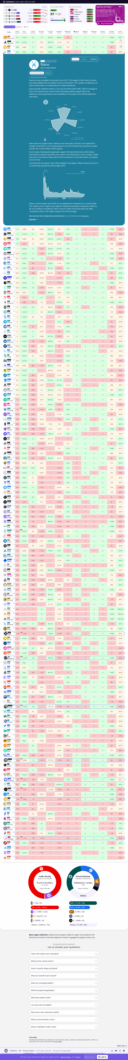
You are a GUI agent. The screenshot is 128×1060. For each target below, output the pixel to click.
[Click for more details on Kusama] (64, 283)
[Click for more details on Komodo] (64, 556)
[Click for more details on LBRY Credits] (64, 273)
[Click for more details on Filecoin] (64, 794)
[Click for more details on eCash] (64, 541)
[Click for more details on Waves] (64, 560)
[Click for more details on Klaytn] (64, 497)
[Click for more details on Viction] (64, 765)
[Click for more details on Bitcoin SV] (64, 638)
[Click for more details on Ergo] (64, 570)
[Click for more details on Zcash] (64, 629)
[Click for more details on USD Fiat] (64, 823)
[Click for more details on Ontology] (64, 409)
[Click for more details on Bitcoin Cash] (64, 400)
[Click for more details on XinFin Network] (64, 809)
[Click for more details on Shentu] (64, 492)
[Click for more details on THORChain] (64, 502)
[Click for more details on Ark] (64, 448)
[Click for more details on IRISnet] (64, 512)
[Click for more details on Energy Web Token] (64, 517)
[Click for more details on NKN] (64, 672)
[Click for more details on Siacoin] (64, 565)
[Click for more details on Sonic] (64, 736)
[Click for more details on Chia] (64, 526)
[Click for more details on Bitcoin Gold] (64, 599)
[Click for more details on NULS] (64, 288)
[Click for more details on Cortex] (64, 590)
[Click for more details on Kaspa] (64, 312)
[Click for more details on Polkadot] (64, 293)
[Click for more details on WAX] (64, 746)
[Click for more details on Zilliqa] (64, 356)
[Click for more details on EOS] (64, 668)
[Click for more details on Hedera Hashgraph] (64, 336)
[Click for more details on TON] (64, 375)
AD (122, 21)
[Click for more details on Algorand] (64, 42)
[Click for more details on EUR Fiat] (64, 828)
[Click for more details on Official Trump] (64, 706)
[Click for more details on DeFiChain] (64, 405)
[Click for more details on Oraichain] (64, 234)
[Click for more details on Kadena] (64, 819)
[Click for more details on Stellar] (64, 444)
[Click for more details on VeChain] (64, 351)
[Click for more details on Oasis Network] (64, 487)
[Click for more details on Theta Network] (64, 531)
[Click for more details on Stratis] (64, 419)
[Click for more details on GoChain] (64, 721)
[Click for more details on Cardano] (64, 366)
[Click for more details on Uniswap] (64, 838)
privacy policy (65, 1057)
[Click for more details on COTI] (64, 643)
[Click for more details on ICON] (64, 331)
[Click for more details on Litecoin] (64, 390)
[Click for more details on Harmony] (64, 711)
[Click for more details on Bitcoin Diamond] (64, 775)
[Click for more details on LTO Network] (64, 604)
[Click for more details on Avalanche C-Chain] (64, 244)
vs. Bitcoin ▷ (93, 59)
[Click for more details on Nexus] (64, 263)
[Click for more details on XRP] (64, 439)
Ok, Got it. (102, 1057)
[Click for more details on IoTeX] (64, 249)
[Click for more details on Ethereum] (64, 302)
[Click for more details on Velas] (64, 483)
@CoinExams (85, 216)
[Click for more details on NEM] (64, 463)
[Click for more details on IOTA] (64, 663)
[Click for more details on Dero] (64, 507)
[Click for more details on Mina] (64, 653)
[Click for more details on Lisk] (64, 580)
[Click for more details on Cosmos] (64, 453)
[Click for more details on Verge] (64, 785)
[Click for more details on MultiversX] (64, 254)
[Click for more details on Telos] (64, 677)
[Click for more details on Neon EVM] (64, 648)
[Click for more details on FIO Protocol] (64, 814)
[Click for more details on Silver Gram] (64, 609)
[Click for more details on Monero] (64, 687)
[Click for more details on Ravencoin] (64, 833)
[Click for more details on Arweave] (64, 595)
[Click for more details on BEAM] (64, 848)
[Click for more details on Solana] (64, 258)
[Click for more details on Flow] (64, 750)
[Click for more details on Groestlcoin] (64, 458)
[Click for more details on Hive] (64, 770)
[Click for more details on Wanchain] (64, 341)
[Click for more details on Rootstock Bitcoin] (64, 239)
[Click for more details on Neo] (64, 731)
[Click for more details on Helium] (64, 229)
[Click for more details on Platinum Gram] (64, 619)
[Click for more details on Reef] (64, 853)
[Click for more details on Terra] (64, 858)
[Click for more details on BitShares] (64, 624)
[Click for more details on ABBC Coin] (64, 741)
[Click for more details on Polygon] (64, 414)
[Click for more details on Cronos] (64, 327)
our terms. (58, 1041)
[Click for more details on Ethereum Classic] (64, 424)
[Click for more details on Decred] (64, 268)
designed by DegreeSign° (62, 1051)
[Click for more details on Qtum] (64, 692)
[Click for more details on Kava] (64, 682)
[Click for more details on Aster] (64, 760)
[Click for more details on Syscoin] (64, 755)
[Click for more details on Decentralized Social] (64, 380)
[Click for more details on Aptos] (64, 307)
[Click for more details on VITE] (64, 726)
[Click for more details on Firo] (64, 843)
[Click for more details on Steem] (64, 278)
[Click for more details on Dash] (64, 395)
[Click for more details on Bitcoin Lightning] (64, 37)
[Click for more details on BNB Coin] (64, 47)
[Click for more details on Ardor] (64, 551)
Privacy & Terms (28, 1051)
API (20, 1051)
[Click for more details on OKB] (64, 633)
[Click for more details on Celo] (64, 370)
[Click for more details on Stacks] (64, 434)
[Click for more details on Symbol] (64, 429)
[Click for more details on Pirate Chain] (64, 804)
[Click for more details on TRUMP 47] (64, 658)
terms (78, 1057)
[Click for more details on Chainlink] (64, 779)
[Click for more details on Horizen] (64, 697)
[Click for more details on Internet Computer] (64, 468)
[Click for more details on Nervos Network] (64, 716)
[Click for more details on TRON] (64, 297)
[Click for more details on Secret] (64, 473)
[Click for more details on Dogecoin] (64, 585)
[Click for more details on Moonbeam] (64, 575)
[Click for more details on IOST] (64, 546)
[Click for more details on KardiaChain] (64, 702)
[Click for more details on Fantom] (64, 322)
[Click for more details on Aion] (64, 385)
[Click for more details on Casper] (64, 536)
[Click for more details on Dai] (64, 799)
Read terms (89, 1057)
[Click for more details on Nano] (64, 52)
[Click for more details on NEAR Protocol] (64, 361)
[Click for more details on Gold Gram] (64, 614)
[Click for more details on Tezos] (64, 317)
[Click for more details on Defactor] (64, 521)
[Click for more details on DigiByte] (64, 346)
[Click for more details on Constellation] (64, 478)
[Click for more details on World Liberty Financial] (64, 789)
